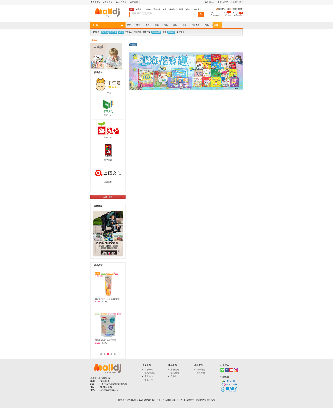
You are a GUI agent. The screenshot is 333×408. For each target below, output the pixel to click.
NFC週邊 (95, 32)
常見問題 (236, 2)
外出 (175, 25)
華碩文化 (108, 115)
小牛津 (108, 93)
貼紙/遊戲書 (156, 32)
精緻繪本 (104, 32)
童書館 (94, 40)
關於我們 (201, 369)
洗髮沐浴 (147, 9)
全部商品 (133, 45)
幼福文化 (108, 137)
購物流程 (223, 2)
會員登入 (108, 2)
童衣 (157, 25)
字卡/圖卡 (180, 32)
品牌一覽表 (108, 197)
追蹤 (229, 14)
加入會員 (122, 2)
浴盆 (164, 9)
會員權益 (149, 376)
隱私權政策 (150, 373)
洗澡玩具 (156, 9)
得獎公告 (149, 380)
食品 (147, 25)
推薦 (95, 25)
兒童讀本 (128, 32)
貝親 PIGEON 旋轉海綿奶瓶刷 (107, 299)
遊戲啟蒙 (113, 32)
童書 (216, 25)
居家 (184, 25)
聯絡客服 (201, 373)
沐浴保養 (196, 25)
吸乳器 (138, 9)
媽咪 (129, 25)
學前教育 (146, 32)
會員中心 (211, 2)
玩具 (166, 25)
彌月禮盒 (172, 9)
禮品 (207, 25)
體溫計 (188, 9)
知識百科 (137, 32)
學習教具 (171, 32)
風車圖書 (108, 160)
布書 (164, 32)
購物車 (240, 15)
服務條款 (149, 369)
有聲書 (120, 32)
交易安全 (175, 376)
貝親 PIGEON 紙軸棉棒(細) (106, 340)
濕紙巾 (181, 9)
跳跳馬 (196, 9)
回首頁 (135, 2)
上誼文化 (108, 182)
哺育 (138, 25)
